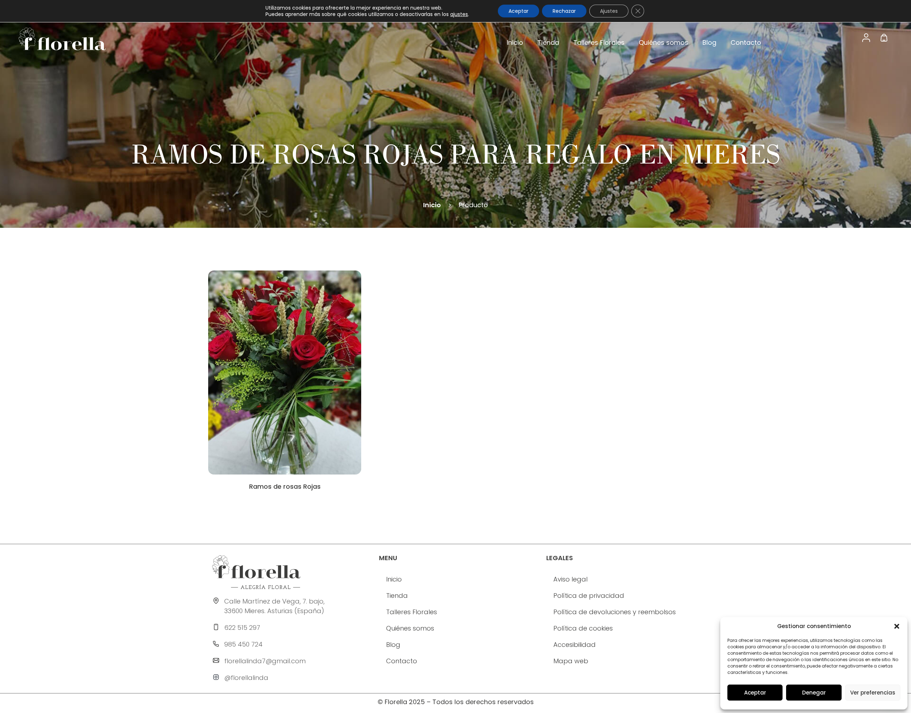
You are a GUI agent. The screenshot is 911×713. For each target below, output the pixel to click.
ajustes (459, 14)
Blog (709, 42)
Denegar (814, 692)
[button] (896, 626)
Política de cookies (583, 628)
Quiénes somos (663, 42)
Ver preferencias (872, 692)
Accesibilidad (574, 644)
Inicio (515, 42)
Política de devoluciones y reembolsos (614, 611)
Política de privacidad (588, 595)
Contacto (746, 42)
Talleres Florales (599, 42)
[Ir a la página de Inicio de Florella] (256, 572)
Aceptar (755, 692)
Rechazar (564, 11)
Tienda (548, 42)
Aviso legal (570, 579)
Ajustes (609, 11)
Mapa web (570, 660)
